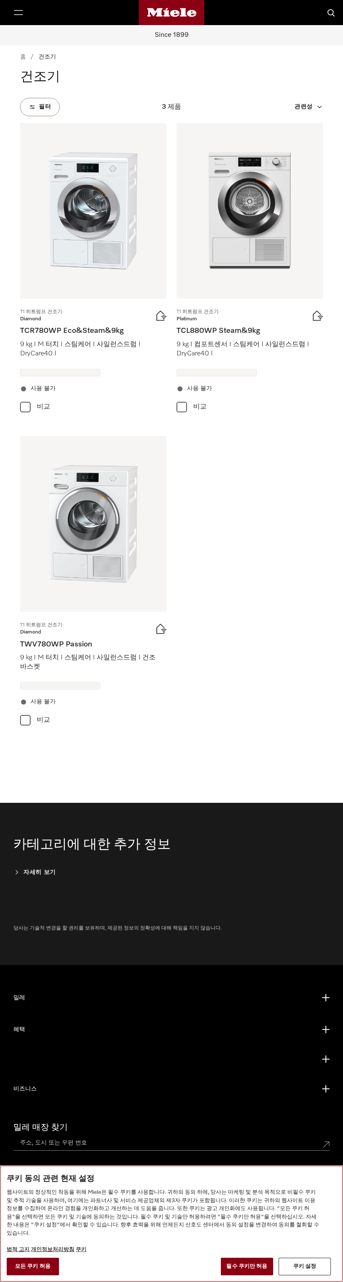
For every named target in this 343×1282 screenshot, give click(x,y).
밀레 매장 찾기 (40, 1127)
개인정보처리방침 (52, 1249)
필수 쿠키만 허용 (246, 1266)
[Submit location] (326, 1144)
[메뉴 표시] (18, 13)
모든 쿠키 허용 (33, 1266)
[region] (171, 1223)
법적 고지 (18, 1249)
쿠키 (81, 1249)
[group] (93, 269)
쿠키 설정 (305, 1266)
